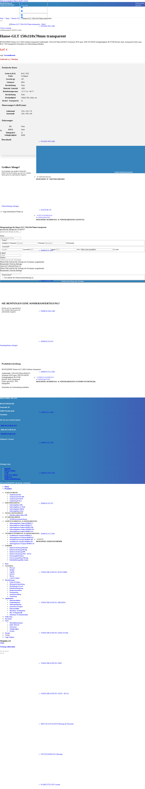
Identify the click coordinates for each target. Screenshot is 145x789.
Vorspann (12, 243)
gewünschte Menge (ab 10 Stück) (12, 229)
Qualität (12, 570)
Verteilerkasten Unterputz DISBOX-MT (21, 539)
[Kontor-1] (58, 206)
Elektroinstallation (15, 600)
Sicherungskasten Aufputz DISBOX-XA (21, 531)
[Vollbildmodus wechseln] (3, 651)
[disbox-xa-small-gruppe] (58, 368)
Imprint (8, 469)
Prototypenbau (14, 592)
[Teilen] (5, 651)
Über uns (12, 568)
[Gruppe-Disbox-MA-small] (58, 307)
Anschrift (26, 249)
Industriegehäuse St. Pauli (17, 507)
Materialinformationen (16, 623)
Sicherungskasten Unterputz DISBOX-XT (22, 543)
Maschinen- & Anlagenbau (17, 610)
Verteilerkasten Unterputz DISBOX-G (21, 535)
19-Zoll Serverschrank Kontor (18, 519)
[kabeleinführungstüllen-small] (58, 781)
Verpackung (13, 596)
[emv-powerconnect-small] (58, 659)
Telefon (2, 257)
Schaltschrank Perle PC (16, 499)
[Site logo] (15, 18)
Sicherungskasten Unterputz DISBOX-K (21, 537)
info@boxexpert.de (8, 434)
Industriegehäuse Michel (17, 509)
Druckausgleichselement (17, 556)
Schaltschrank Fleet (15, 495)
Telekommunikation (15, 604)
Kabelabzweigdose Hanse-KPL (18, 515)
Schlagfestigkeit (14, 629)
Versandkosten (9, 55)
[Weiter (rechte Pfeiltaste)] (3, 653)
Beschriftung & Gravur (16, 586)
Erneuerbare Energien (16, 606)
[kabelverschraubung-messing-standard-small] (58, 599)
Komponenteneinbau (16, 590)
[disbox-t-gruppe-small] (58, 277)
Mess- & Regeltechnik (16, 613)
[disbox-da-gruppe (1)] (58, 338)
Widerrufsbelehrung (12, 479)
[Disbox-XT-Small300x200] (58, 530)
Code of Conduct (11, 475)
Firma (2, 236)
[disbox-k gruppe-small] (58, 439)
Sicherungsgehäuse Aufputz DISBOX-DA (22, 529)
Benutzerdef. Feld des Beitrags (11, 264)
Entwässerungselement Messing (19, 558)
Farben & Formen (15, 582)
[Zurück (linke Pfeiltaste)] (1, 653)
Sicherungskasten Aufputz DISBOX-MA (21, 527)
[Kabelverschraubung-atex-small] (58, 690)
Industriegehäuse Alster (16, 511)
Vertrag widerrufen (7, 647)
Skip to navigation (6, 1)
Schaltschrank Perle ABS (17, 497)
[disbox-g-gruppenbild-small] (58, 408)
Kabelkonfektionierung (16, 588)
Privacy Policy (10, 471)
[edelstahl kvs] (58, 629)
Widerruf (8, 477)
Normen (12, 631)
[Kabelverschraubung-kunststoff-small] (58, 568)
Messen (12, 576)
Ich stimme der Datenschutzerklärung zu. (19, 278)
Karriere (12, 574)
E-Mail (3, 253)
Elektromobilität (14, 608)
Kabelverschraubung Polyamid (19, 548)
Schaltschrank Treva (16, 501)
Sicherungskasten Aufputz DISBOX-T (21, 525)
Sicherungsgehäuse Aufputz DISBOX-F (21, 523)
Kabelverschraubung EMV (17, 552)
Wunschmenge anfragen (10, 206)
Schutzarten (13, 627)
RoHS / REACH (14, 625)
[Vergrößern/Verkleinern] (1, 651)
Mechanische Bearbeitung (17, 584)
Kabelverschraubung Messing (18, 550)
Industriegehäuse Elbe (16, 505)
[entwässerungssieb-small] (58, 750)
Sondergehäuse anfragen (9, 345)
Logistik (12, 572)
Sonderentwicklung (15, 594)
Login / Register (9, 637)
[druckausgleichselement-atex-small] (58, 720)
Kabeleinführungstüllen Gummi (19, 560)
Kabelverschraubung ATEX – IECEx (20, 554)
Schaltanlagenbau (15, 602)
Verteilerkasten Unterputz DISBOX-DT (21, 541)
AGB (6, 473)
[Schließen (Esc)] (8, 651)
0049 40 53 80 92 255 (9, 426)
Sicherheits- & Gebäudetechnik (19, 615)
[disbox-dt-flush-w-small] (58, 499)
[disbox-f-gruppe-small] (58, 246)
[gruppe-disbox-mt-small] (58, 469)
